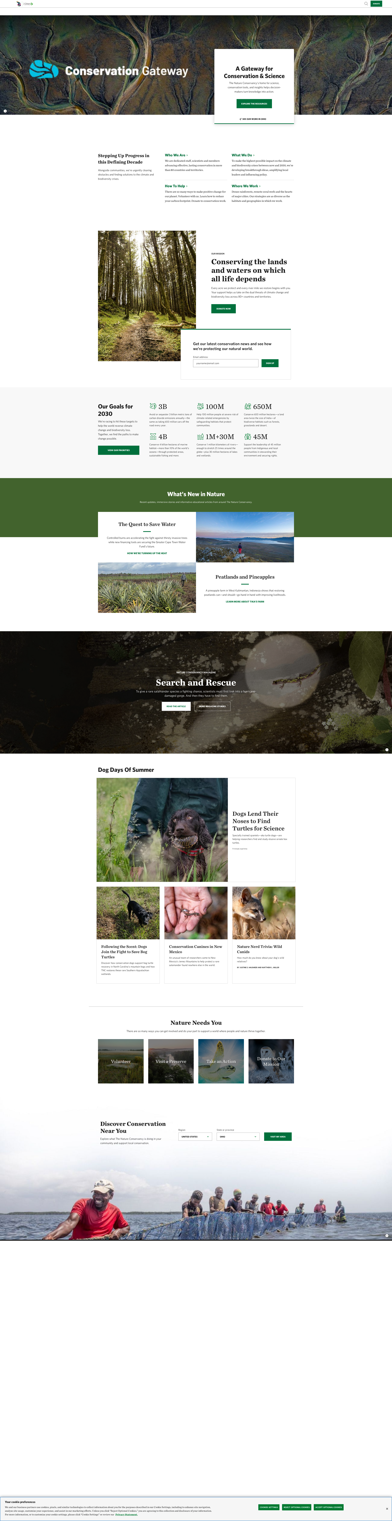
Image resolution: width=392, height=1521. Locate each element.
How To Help (175, 186)
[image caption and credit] (5, 110)
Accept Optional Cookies (328, 1507)
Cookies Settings (269, 1507)
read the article (176, 706)
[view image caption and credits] (387, 749)
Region (181, 1129)
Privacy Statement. (126, 1514)
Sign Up (270, 363)
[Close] (387, 1508)
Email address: (200, 357)
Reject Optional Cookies (297, 1507)
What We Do (242, 155)
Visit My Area (278, 1136)
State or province (225, 1129)
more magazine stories (212, 706)
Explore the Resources (254, 104)
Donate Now (224, 309)
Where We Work (245, 186)
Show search (366, 3)
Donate (376, 4)
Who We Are (175, 155)
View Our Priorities (119, 450)
